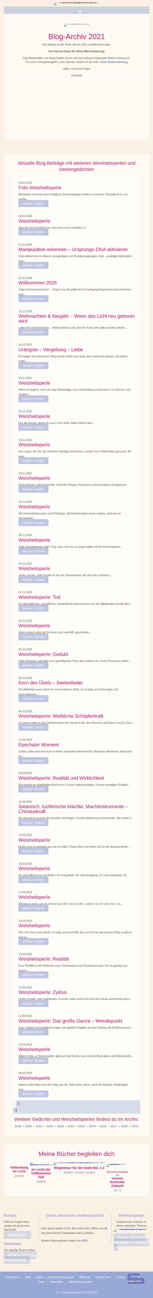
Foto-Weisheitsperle (39, 187)
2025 (28, 1126)
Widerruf (84, 1277)
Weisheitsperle (34, 221)
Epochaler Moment (38, 744)
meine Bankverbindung (114, 61)
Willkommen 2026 (37, 283)
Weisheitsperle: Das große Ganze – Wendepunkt (70, 1021)
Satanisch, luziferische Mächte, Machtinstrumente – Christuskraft (73, 809)
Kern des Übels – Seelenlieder (50, 683)
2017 (113, 1126)
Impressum (13, 1277)
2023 (49, 1126)
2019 (92, 1126)
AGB (28, 1277)
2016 (124, 1126)
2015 (135, 1126)
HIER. (84, 1240)
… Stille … (20, 96)
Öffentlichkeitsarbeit (80, 1281)
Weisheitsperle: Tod (39, 597)
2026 (18, 1126)
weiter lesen (33, 203)
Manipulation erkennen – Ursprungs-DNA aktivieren (73, 249)
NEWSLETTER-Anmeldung (20, 1257)
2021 (71, 1126)
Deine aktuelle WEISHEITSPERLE (131, 1239)
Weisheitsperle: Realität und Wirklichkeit (61, 778)
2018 (103, 1126)
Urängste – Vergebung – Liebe (50, 349)
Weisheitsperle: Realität (43, 959)
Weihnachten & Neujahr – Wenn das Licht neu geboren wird (76, 318)
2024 (39, 1126)
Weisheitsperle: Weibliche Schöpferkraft (60, 716)
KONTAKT (17, 1235)
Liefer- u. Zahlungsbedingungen (55, 1277)
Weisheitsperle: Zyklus (42, 992)
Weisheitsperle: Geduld (43, 654)
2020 (81, 1126)
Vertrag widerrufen (134, 1279)
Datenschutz (103, 1277)
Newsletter (56, 1281)
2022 (60, 1126)
